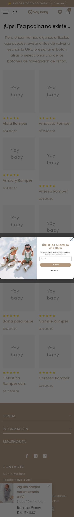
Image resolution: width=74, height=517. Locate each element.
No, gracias (55, 270)
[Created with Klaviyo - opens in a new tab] (36, 279)
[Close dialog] (71, 239)
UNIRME (55, 265)
